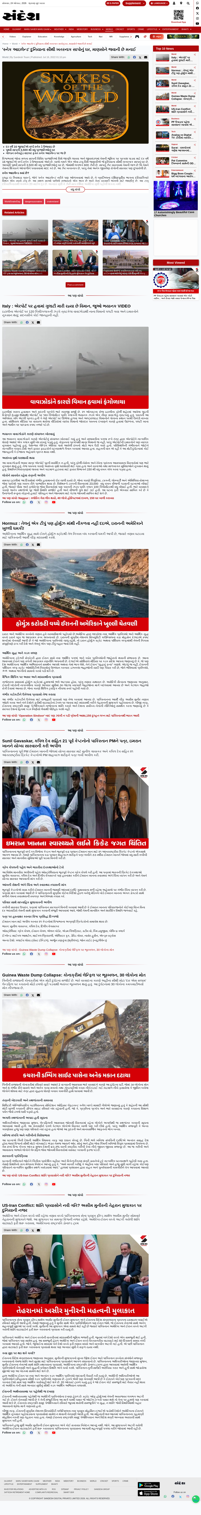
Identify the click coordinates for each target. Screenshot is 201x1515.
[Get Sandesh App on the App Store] (149, 1493)
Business (96, 29)
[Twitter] (197, 13)
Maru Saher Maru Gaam (36, 29)
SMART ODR (68, 1492)
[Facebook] (197, 8)
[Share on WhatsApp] (196, 1499)
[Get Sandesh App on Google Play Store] (149, 1485)
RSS (54, 1489)
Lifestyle (152, 29)
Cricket (120, 29)
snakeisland (52, 201)
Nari (101, 37)
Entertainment (170, 29)
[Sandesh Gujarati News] (24, 15)
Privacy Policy (81, 1489)
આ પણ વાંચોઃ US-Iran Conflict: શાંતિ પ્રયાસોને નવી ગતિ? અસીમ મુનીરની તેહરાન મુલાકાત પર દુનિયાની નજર (66, 1175)
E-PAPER (114, 3)
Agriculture (76, 37)
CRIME (141, 29)
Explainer (27, 37)
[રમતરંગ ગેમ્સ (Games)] (137, 36)
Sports (131, 29)
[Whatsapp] (197, 3)
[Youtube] (197, 23)
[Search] (188, 3)
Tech (90, 37)
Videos (12, 37)
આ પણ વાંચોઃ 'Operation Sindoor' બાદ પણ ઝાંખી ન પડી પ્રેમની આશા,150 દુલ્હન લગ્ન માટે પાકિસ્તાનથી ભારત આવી (70, 715)
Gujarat (16, 29)
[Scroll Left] (3, 37)
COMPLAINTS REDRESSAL (46, 1492)
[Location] (181, 3)
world (15, 43)
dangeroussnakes (33, 201)
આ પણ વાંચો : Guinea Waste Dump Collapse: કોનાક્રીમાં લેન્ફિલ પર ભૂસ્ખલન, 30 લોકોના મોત (58, 949)
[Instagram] (197, 18)
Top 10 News (165, 48)
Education (42, 37)
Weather (59, 29)
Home (6, 29)
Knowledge (59, 37)
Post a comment (75, 285)
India (71, 29)
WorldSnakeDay (12, 201)
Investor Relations (13, 1489)
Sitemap (65, 1489)
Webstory (82, 29)
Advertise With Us (38, 1489)
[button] (60, 29)
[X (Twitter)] (140, 57)
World (109, 29)
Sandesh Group (102, 1489)
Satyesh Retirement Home (17, 1492)
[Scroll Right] (131, 37)
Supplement (133, 3)
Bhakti (185, 29)
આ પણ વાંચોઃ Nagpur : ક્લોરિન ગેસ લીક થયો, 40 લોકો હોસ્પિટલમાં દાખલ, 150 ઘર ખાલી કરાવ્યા (58, 498)
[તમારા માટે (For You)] (145, 36)
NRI (111, 37)
